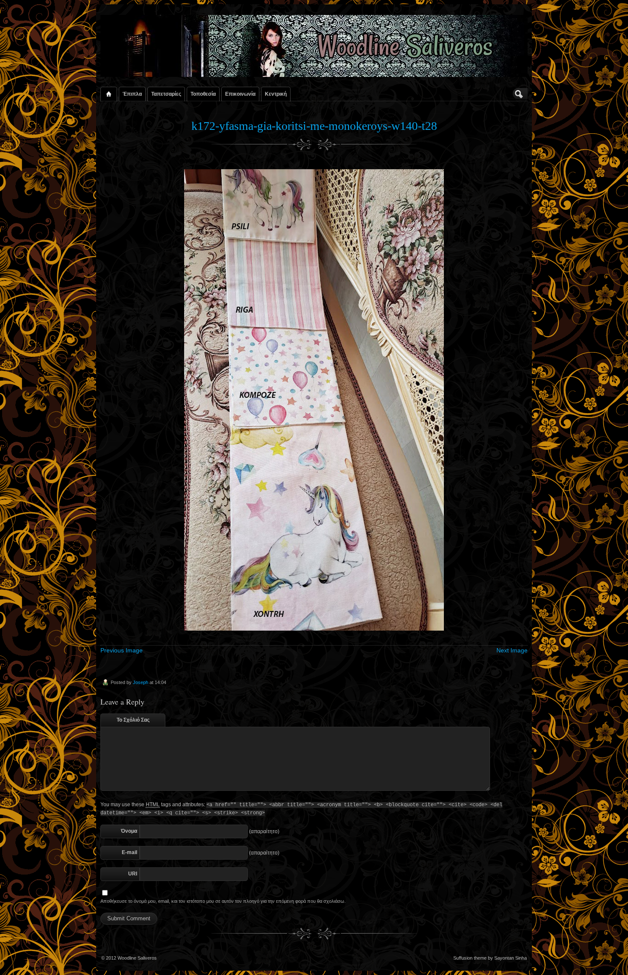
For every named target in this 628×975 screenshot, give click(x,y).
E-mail (129, 852)
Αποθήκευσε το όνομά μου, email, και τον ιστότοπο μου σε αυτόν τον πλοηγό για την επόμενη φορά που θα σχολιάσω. (223, 901)
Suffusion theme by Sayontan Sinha (490, 957)
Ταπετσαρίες (166, 94)
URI (132, 874)
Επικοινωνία (240, 94)
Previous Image (121, 650)
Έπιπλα (132, 94)
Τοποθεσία (203, 94)
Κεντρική (276, 94)
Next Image (512, 650)
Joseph (140, 682)
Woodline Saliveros (137, 957)
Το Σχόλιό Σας (133, 720)
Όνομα (129, 831)
